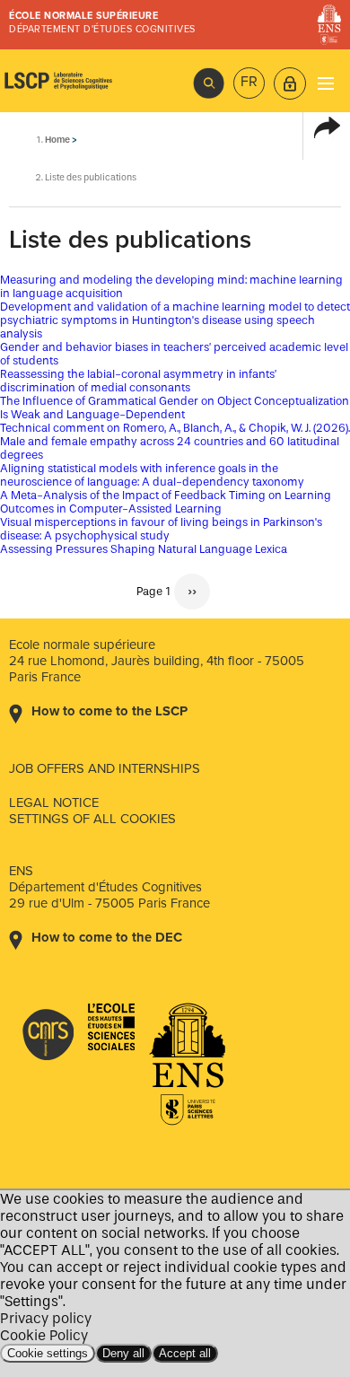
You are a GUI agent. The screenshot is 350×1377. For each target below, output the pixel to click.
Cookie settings (47, 1353)
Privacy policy (46, 1318)
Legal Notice (54, 802)
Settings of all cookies (92, 819)
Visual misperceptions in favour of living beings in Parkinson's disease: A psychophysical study (161, 528)
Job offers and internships (104, 768)
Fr (249, 82)
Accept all (185, 1353)
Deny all (123, 1353)
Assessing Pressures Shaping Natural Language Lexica (143, 549)
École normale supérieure (83, 16)
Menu (325, 83)
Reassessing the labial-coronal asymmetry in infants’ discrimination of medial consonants (138, 380)
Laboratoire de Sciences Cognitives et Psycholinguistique (58, 80)
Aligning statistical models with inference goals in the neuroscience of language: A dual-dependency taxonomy (152, 474)
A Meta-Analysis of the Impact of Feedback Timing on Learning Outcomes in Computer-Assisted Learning (165, 501)
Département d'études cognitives (102, 29)
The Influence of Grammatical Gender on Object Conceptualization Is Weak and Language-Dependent (174, 407)
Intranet (290, 83)
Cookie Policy (44, 1335)
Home (57, 139)
